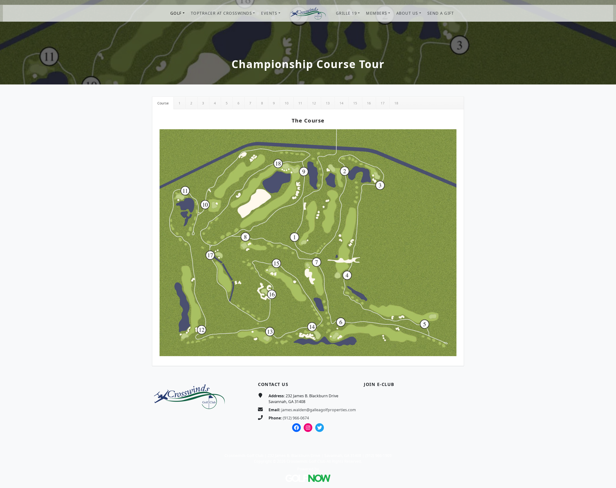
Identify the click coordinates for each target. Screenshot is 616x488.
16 (369, 103)
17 (383, 103)
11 (300, 103)
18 (396, 103)
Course (163, 103)
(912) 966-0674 (296, 418)
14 (341, 103)
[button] (177, 13)
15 (355, 103)
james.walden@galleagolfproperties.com (318, 409)
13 (328, 103)
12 (314, 103)
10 (287, 103)
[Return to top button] (607, 362)
